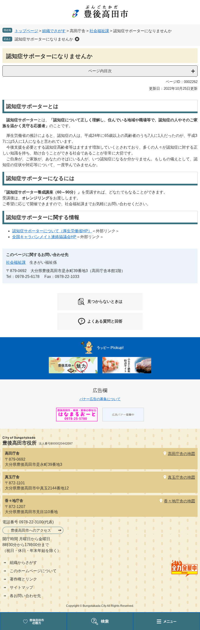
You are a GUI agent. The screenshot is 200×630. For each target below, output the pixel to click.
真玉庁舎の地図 (181, 477)
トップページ (26, 31)
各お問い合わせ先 (25, 596)
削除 (77, 39)
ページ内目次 (100, 71)
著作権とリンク (23, 579)
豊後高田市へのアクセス (31, 530)
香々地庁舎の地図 (179, 501)
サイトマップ (21, 587)
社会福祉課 (99, 31)
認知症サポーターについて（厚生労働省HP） (52, 231)
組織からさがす (23, 562)
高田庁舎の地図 (181, 454)
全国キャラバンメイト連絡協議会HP (44, 237)
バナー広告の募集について (100, 399)
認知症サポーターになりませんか (44, 39)
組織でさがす (54, 31)
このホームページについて (33, 571)
